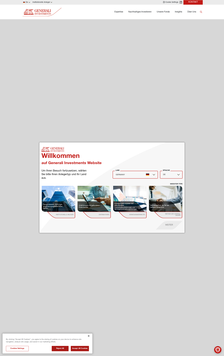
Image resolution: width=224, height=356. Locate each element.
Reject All (60, 348)
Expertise (118, 12)
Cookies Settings (17, 348)
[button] (171, 2)
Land (118, 170)
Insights (178, 12)
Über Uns (191, 12)
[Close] (89, 336)
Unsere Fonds (163, 12)
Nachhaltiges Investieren (140, 12)
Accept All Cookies (80, 348)
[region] (47, 343)
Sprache (166, 170)
